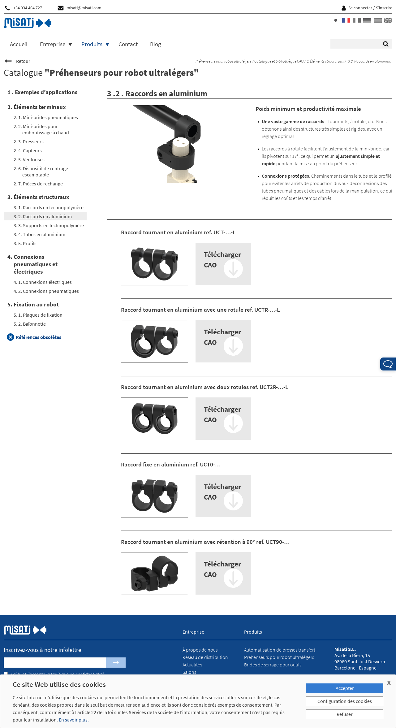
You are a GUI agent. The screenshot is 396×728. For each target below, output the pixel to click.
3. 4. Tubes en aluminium (39, 234)
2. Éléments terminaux (36, 106)
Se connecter (360, 8)
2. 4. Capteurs (28, 150)
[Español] (378, 20)
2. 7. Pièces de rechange (38, 183)
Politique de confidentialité (77, 674)
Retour (23, 61)
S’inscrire (384, 8)
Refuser (345, 714)
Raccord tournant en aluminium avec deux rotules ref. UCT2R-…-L (204, 387)
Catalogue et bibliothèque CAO (278, 61)
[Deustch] (367, 20)
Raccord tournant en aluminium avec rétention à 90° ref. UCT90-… (205, 541)
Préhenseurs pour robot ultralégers (223, 61)
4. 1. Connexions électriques (43, 282)
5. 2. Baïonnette (30, 324)
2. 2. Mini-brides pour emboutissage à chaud (41, 129)
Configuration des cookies (344, 701)
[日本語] (336, 20)
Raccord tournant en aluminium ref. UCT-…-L (178, 232)
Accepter (345, 688)
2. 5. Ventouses (29, 159)
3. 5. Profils (25, 243)
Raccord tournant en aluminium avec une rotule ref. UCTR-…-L (200, 309)
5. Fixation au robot (33, 304)
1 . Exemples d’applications (42, 92)
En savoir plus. (74, 720)
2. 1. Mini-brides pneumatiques (46, 117)
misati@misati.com (84, 8)
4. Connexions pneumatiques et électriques (32, 264)
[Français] (346, 20)
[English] (388, 20)
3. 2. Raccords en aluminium (43, 216)
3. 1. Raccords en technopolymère (49, 207)
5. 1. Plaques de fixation (38, 315)
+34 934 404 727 (27, 8)
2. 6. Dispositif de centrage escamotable (41, 171)
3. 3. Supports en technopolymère (49, 225)
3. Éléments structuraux (325, 61)
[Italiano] (357, 20)
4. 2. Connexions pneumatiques (46, 291)
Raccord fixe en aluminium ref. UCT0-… (171, 464)
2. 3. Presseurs (29, 141)
